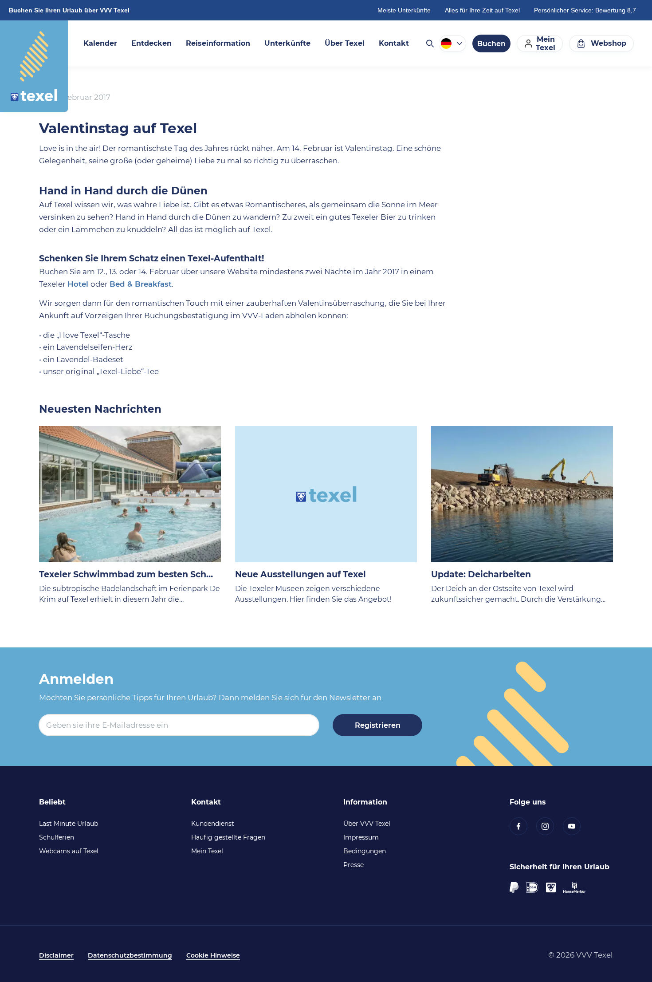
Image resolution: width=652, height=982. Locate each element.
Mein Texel (207, 851)
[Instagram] (549, 826)
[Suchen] (429, 43)
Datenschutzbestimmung (130, 955)
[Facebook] (523, 826)
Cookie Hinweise (213, 955)
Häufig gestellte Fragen (228, 837)
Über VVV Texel (366, 824)
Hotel (78, 284)
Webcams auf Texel (68, 851)
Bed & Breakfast (141, 284)
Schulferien (56, 837)
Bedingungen (364, 851)
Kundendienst (212, 824)
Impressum (361, 837)
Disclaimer (56, 955)
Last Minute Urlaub (68, 824)
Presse (353, 865)
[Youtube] (576, 826)
